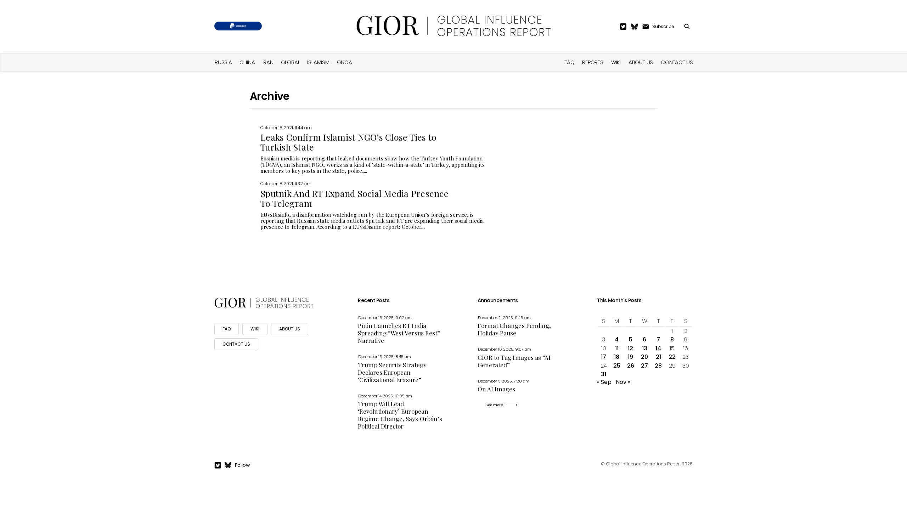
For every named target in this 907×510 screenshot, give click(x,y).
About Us (641, 62)
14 (658, 348)
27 (644, 366)
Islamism (318, 62)
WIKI (254, 329)
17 (603, 357)
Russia (223, 62)
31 (603, 374)
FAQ (569, 62)
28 (658, 366)
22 (672, 357)
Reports (592, 62)
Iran (268, 62)
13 (644, 348)
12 (630, 348)
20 (644, 357)
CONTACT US (236, 344)
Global (290, 62)
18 (616, 357)
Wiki (616, 62)
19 (630, 357)
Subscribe (663, 26)
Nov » (623, 382)
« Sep (604, 382)
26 (630, 366)
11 (617, 348)
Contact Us (677, 62)
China (247, 62)
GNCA (344, 62)
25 (616, 366)
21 (658, 357)
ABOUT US (289, 329)
